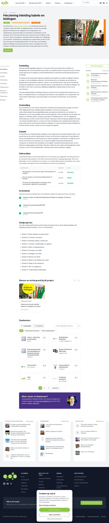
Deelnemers (3, 96)
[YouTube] (104, 3)
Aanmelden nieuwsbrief (92, 503)
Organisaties (27, 326)
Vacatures (24, 483)
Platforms (41, 484)
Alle (21, 331)
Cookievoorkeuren (93, 516)
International (24, 489)
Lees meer (24, 309)
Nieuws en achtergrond (4, 92)
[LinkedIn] (101, 3)
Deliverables (4, 80)
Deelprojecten (4, 87)
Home (5, 12)
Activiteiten (3, 83)
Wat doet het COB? (35, 3)
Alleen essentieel (54, 515)
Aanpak (2, 76)
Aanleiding (3, 69)
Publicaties (60, 483)
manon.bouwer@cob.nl (43, 401)
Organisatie (24, 486)
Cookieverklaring (80, 516)
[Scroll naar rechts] (78, 280)
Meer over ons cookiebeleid (54, 518)
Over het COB (19, 3)
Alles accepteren (54, 510)
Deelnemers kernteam (32, 331)
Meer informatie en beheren (47, 505)
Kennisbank (60, 476)
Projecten (13, 12)
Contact (23, 492)
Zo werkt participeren (80, 476)
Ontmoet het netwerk (45, 478)
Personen (40, 326)
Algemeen (24, 473)
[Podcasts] (107, 3)
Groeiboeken (60, 479)
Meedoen (3, 100)
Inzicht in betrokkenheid (81, 483)
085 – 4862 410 (34, 403)
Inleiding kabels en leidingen (21, 26)
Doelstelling (3, 73)
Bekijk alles (105, 71)
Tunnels (41, 481)
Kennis (48, 3)
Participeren (68, 3)
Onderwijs (41, 487)
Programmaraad (78, 479)
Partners (76, 486)
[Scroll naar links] (74, 280)
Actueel (57, 3)
